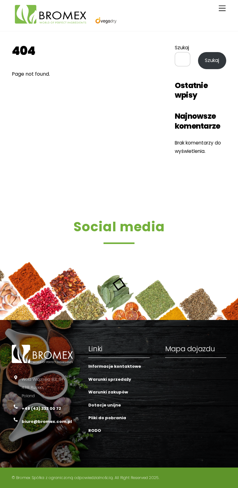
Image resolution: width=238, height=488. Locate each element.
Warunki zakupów (108, 392)
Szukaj (182, 47)
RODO (94, 430)
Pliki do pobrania (107, 418)
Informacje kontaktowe (114, 366)
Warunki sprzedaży (109, 379)
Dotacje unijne (104, 405)
